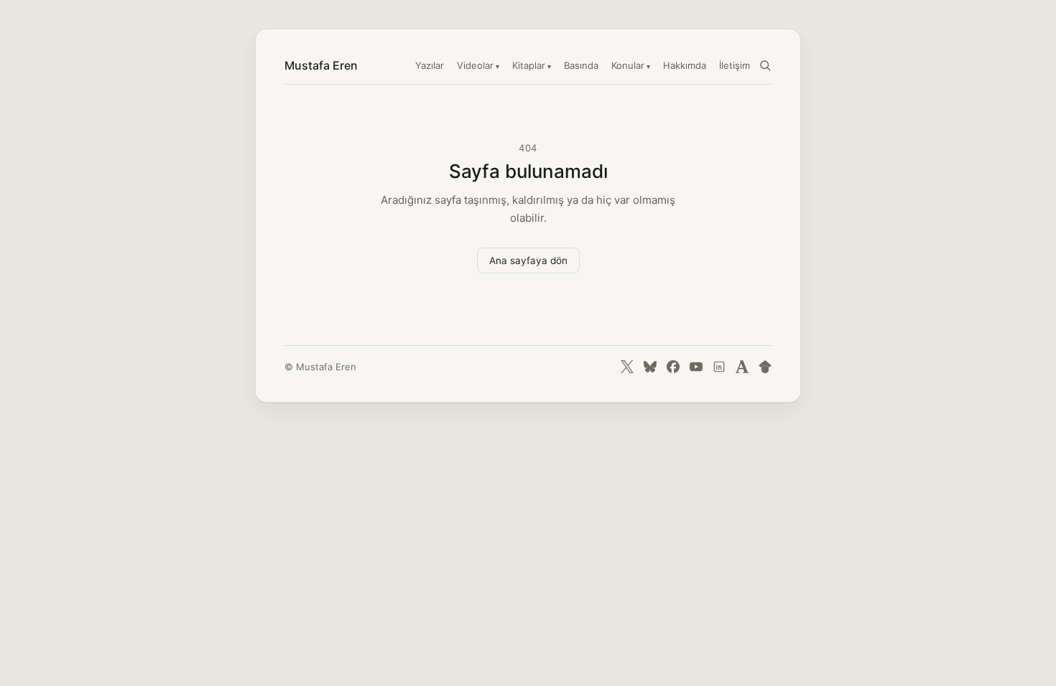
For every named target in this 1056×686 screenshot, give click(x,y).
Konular (627, 65)
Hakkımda (684, 65)
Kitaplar (528, 65)
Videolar (475, 65)
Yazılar (429, 65)
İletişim (734, 65)
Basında (581, 65)
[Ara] (765, 65)
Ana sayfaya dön (528, 260)
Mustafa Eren (321, 65)
